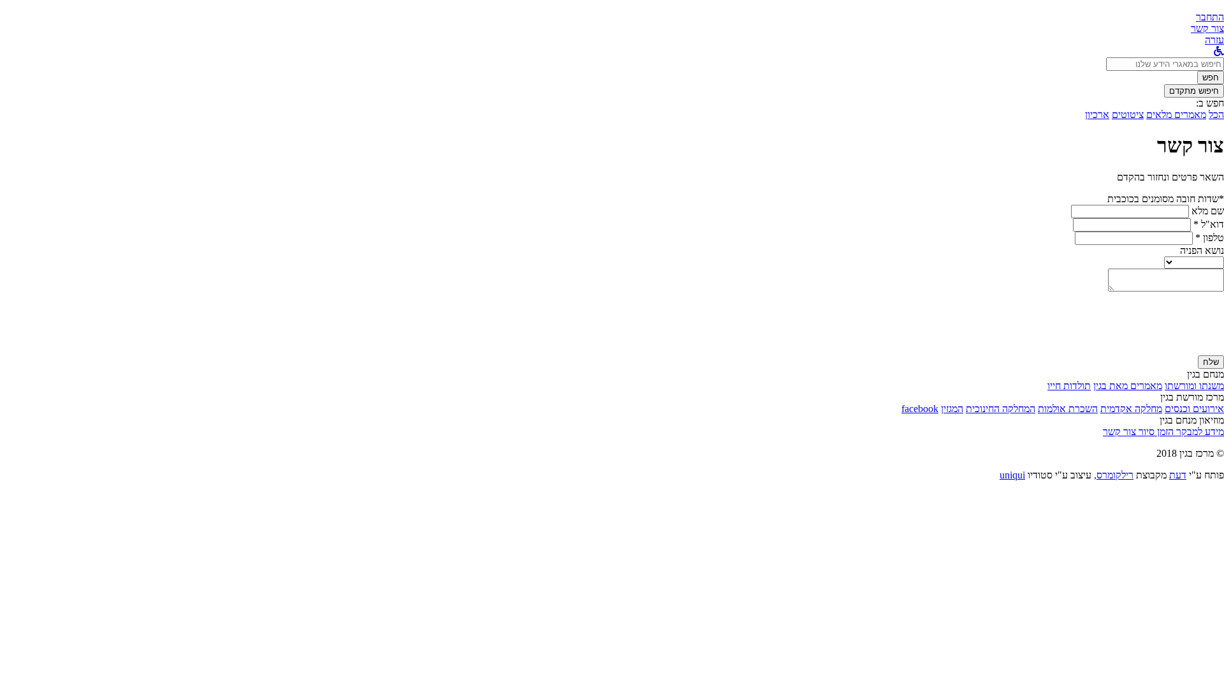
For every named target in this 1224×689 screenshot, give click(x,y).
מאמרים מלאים (1176, 114)
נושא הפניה (1202, 250)
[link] (1207, 28)
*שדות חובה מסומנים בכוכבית (1165, 198)
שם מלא (1207, 210)
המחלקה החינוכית (1000, 408)
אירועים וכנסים (1194, 408)
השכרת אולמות (1068, 408)
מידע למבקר (1199, 431)
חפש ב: (1210, 103)
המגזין (952, 408)
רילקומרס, (1113, 475)
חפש (1210, 77)
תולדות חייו (1069, 385)
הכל (1216, 114)
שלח (1211, 362)
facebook (919, 408)
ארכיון (1097, 114)
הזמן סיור (1155, 431)
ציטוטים (1128, 114)
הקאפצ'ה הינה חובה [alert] (1185, 349)
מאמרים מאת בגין (1127, 385)
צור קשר (1119, 431)
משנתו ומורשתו (1194, 385)
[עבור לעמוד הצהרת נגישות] (1219, 51)
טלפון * (1209, 237)
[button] (1210, 16)
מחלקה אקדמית (1131, 408)
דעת (1177, 475)
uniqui (1012, 475)
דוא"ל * (1208, 224)
